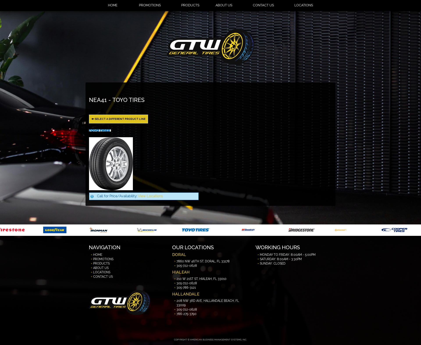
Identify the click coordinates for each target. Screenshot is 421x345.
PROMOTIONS (103, 259)
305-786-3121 (186, 287)
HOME (97, 254)
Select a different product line (120, 119)
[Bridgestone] (247, 230)
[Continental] (286, 230)
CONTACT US (103, 276)
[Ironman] (44, 230)
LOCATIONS (101, 272)
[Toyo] (141, 230)
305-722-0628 (187, 265)
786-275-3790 (186, 314)
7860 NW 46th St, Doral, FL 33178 (203, 261)
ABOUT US (101, 268)
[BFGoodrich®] (193, 230)
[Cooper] (340, 230)
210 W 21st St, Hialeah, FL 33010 (202, 279)
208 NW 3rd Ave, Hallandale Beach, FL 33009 (208, 303)
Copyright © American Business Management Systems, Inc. (210, 339)
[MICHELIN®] (92, 230)
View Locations (150, 196)
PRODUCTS (101, 263)
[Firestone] (386, 230)
